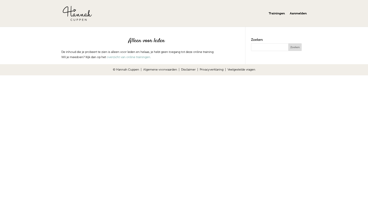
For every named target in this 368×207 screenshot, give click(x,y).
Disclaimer (188, 69)
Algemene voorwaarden (160, 69)
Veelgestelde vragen (241, 69)
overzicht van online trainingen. (129, 57)
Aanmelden (298, 13)
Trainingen (277, 13)
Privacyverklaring (211, 69)
